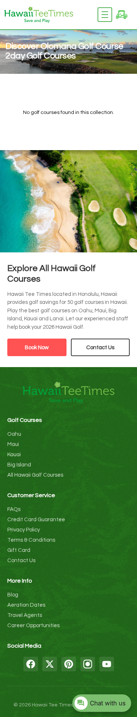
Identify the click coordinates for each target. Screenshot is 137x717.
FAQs (13, 509)
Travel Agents (24, 615)
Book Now (37, 347)
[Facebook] (30, 664)
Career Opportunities (33, 625)
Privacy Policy (23, 530)
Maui (13, 444)
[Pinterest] (68, 664)
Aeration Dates (26, 605)
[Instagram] (87, 664)
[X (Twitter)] (49, 664)
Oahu (14, 434)
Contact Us (100, 347)
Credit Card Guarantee (36, 519)
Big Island (19, 465)
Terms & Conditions (31, 540)
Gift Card (18, 550)
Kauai (14, 454)
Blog (12, 595)
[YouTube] (106, 664)
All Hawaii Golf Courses (35, 475)
